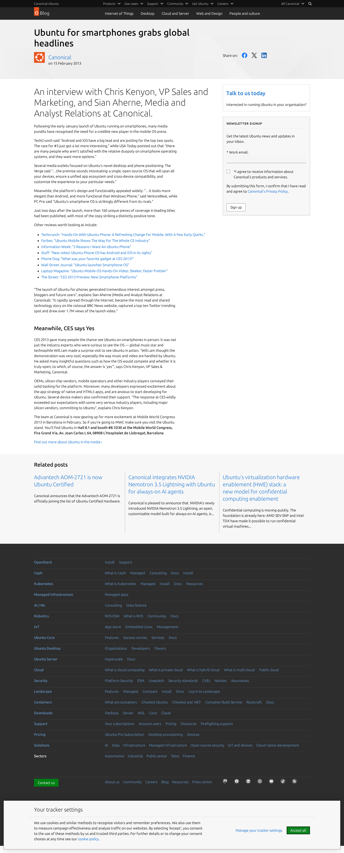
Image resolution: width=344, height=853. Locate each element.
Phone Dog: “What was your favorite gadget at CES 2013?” (87, 259)
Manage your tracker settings (259, 830)
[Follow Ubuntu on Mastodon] (226, 782)
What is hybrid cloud (203, 670)
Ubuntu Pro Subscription (124, 734)
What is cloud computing (125, 670)
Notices (221, 681)
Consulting (158, 573)
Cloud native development (277, 745)
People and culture (245, 13)
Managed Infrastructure (168, 745)
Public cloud (269, 670)
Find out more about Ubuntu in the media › (68, 442)
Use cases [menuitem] (131, 3)
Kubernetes (43, 584)
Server (128, 713)
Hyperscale (114, 659)
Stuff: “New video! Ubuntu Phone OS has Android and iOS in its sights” (96, 253)
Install (110, 562)
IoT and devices (240, 745)
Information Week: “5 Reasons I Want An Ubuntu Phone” (86, 247)
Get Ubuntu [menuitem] (200, 3)
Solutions (41, 745)
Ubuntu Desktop (47, 648)
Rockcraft (254, 702)
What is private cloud (166, 670)
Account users (150, 724)
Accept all (298, 830)
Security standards (183, 681)
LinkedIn (264, 55)
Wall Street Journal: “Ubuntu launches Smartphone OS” (85, 265)
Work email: (238, 152)
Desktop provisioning (166, 734)
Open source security (207, 745)
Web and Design (209, 13)
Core (153, 713)
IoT (36, 627)
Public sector (157, 756)
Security (40, 681)
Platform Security (119, 681)
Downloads (43, 713)
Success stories (135, 637)
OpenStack (43, 562)
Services (157, 637)
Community (157, 616)
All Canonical (290, 3)
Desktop (147, 13)
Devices (193, 734)
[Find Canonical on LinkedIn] (249, 782)
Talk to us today (245, 93)
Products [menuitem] (109, 3)
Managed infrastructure (53, 594)
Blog (165, 782)
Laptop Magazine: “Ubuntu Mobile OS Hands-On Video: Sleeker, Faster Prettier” (104, 271)
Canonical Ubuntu (46, 3)
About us (112, 782)
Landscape (43, 691)
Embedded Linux (138, 627)
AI (106, 745)
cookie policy (88, 839)
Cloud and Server (175, 13)
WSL (141, 713)
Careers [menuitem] (222, 3)
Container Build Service (223, 702)
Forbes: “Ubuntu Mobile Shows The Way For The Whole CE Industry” (95, 240)
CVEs (206, 681)
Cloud (39, 670)
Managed (137, 573)
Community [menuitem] (175, 3)
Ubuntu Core (44, 637)
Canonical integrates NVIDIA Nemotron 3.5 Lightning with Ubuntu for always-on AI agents (171, 484)
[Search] (310, 3)
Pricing (171, 724)
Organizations (116, 648)
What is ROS (133, 616)
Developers (140, 648)
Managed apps (116, 594)
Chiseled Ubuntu (154, 702)
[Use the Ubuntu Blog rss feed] (295, 782)
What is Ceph (115, 573)
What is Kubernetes (120, 584)
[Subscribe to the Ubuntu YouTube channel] (272, 782)
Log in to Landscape (204, 691)
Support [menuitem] (152, 3)
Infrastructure (134, 745)
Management (167, 627)
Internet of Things (119, 13)
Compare (150, 691)
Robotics (41, 616)
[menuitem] (293, 3)
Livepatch (156, 681)
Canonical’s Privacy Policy (268, 191)
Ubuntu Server (45, 659)
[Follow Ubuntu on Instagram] (261, 782)
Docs (175, 573)
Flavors (160, 648)
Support (125, 562)
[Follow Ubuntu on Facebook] (237, 782)
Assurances (240, 681)
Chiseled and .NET (186, 702)
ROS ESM (112, 616)
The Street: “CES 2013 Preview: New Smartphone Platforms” (89, 277)
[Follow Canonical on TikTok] (284, 782)
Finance (189, 756)
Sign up (236, 207)
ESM (140, 681)
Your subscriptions (119, 724)
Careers (151, 782)
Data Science (136, 605)
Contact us (46, 783)
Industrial (135, 756)
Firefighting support (217, 724)
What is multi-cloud (239, 670)
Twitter (254, 55)
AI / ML (40, 605)
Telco (175, 756)
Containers (43, 702)
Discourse (188, 724)
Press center (202, 782)
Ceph (38, 573)
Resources (194, 584)
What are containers (121, 702)
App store (113, 627)
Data (115, 745)
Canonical (59, 57)
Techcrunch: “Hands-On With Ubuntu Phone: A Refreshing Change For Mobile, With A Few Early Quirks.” (123, 234)
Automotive (114, 756)
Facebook (244, 55)
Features (112, 637)
